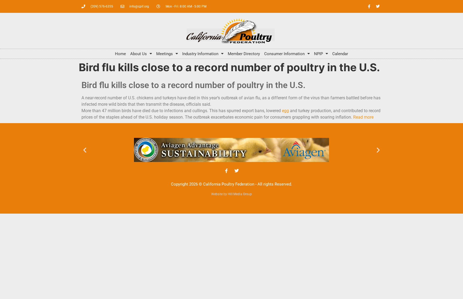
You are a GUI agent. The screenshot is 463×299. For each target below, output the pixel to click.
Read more (363, 117)
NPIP (318, 53)
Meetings (164, 53)
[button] (84, 149)
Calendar (340, 53)
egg (285, 110)
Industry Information (200, 53)
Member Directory (244, 53)
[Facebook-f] (369, 6)
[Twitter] (378, 6)
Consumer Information (284, 53)
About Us (138, 53)
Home (120, 53)
